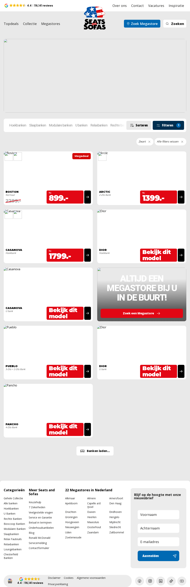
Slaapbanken (37, 125)
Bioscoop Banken (14, 524)
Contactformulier (39, 548)
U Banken (9, 513)
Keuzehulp (35, 502)
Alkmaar (70, 498)
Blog (31, 532)
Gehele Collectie (13, 498)
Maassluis (93, 522)
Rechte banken (120, 125)
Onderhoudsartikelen (41, 527)
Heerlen (91, 517)
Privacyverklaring (58, 584)
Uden (68, 532)
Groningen (71, 517)
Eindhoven (115, 512)
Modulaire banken (60, 125)
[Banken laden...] (95, 451)
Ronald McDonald (39, 538)
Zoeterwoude (73, 537)
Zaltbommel (116, 532)
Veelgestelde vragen (41, 512)
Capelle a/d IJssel (94, 505)
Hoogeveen (72, 522)
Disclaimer (54, 577)
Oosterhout (94, 527)
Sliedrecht (115, 527)
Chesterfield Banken (11, 556)
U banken (81, 125)
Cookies (68, 577)
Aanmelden (150, 555)
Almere (91, 498)
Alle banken (10, 503)
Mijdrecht (115, 522)
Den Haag (115, 503)
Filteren (170, 125)
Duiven (91, 512)
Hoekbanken (17, 125)
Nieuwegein (72, 527)
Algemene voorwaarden (91, 577)
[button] (29, 5)
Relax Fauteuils (13, 539)
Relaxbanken (99, 125)
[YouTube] (181, 581)
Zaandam (93, 532)
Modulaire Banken (15, 529)
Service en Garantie (40, 517)
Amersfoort (116, 498)
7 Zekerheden (37, 507)
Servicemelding (38, 543)
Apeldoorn (71, 503)
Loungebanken (13, 549)
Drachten (70, 512)
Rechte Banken (13, 519)
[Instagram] (150, 581)
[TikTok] (171, 581)
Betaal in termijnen (40, 522)
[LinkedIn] (160, 581)
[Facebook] (139, 581)
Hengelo (114, 517)
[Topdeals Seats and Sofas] (95, 76)
